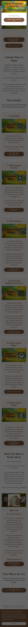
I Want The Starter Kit (14, 20)
